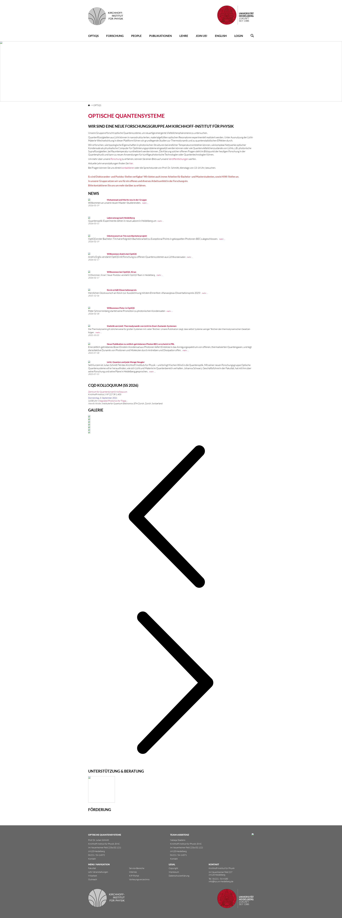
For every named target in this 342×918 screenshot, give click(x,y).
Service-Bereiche (136, 868)
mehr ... (145, 203)
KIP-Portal (134, 875)
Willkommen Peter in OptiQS (121, 308)
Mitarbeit (92, 875)
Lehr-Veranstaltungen (98, 872)
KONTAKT (214, 864)
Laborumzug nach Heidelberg (121, 217)
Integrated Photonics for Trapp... (112, 400)
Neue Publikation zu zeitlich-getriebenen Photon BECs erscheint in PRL (140, 344)
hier (131, 163)
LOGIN (238, 35)
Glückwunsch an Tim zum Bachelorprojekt (127, 236)
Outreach (92, 879)
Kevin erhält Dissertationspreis (122, 290)
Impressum (174, 872)
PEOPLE (136, 35)
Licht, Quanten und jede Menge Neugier (126, 362)
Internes (133, 872)
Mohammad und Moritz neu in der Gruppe (127, 199)
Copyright (173, 868)
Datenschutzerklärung (179, 875)
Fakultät (92, 868)
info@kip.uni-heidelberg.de (221, 881)
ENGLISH (221, 35)
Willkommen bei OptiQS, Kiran (121, 272)
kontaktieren (127, 167)
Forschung (116, 158)
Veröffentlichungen (178, 158)
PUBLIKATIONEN (160, 35)
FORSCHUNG (115, 35)
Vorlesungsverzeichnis (139, 879)
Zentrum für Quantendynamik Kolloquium (107, 391)
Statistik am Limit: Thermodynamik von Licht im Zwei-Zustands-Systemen (141, 326)
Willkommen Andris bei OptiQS (122, 254)
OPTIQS (93, 35)
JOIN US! (201, 35)
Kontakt (92, 858)
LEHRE (183, 35)
